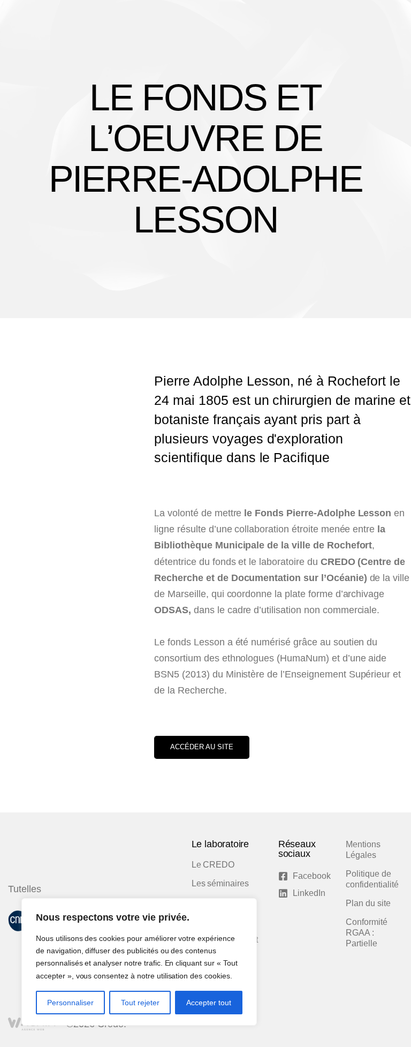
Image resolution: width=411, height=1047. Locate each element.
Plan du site (368, 903)
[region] (139, 962)
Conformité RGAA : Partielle (366, 932)
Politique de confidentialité (372, 879)
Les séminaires (220, 883)
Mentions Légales (363, 850)
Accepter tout (208, 1002)
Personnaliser (70, 1002)
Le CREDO (213, 864)
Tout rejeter (140, 1002)
